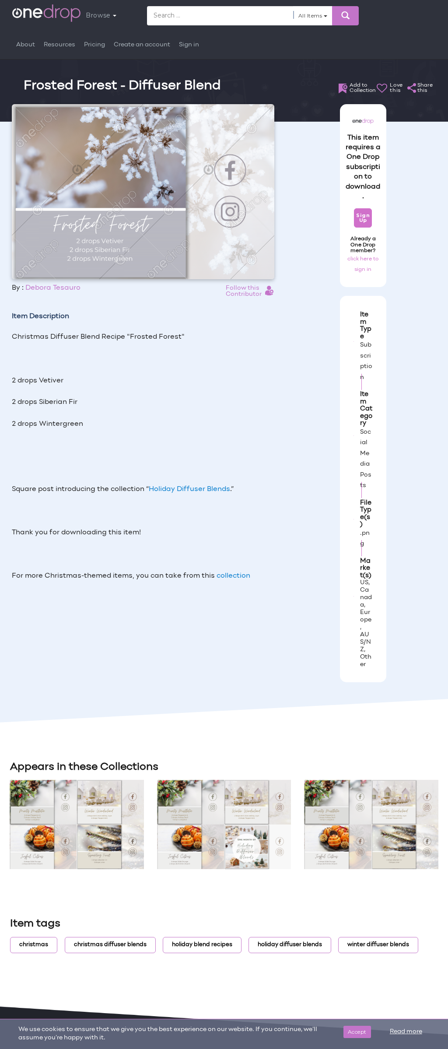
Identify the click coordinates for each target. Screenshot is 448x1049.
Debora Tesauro (52, 287)
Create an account (142, 45)
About (25, 45)
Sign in (189, 45)
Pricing (94, 45)
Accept (357, 1031)
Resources (59, 45)
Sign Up (363, 217)
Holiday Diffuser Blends (189, 489)
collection (233, 575)
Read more (406, 1032)
